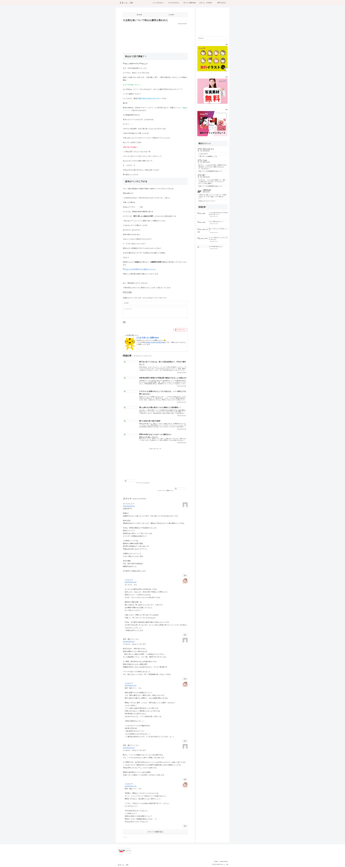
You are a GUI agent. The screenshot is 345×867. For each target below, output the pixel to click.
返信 (185, 575)
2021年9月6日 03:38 (129, 506)
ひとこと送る (128, 292)
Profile (216, 861)
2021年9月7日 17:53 (130, 786)
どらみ (127, 580)
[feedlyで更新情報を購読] (137, 348)
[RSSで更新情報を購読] (140, 348)
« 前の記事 (139, 14)
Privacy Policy (224, 861)
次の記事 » (172, 14)
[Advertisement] (155, 38)
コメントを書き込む (155, 832)
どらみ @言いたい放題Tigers (147, 337)
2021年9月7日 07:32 (129, 748)
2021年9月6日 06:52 (129, 641)
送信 (124, 322)
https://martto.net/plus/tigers (156, 342)
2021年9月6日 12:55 (130, 685)
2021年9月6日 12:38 (130, 582)
